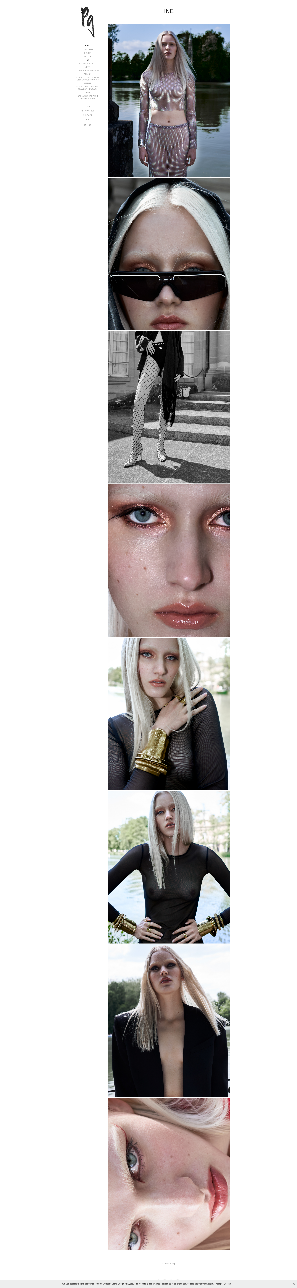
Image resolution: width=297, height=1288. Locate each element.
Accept (219, 1284)
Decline (227, 1284)
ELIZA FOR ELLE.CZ (87, 64)
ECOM (87, 106)
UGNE (87, 93)
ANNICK (87, 74)
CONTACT (87, 115)
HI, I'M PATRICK (87, 111)
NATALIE (87, 57)
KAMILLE (88, 83)
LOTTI (87, 67)
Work (87, 45)
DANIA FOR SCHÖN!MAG (88, 71)
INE (87, 60)
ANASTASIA (87, 50)
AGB (88, 120)
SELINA (87, 53)
